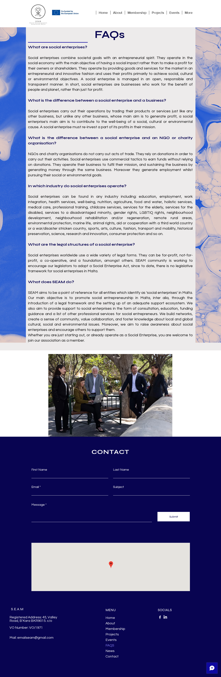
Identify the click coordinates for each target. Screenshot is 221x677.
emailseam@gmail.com (35, 637)
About (110, 623)
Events (111, 640)
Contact (112, 656)
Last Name (121, 469)
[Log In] (196, 12)
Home (110, 618)
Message (38, 504)
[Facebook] (160, 617)
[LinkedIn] (165, 617)
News (109, 651)
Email (35, 487)
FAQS (109, 645)
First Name (39, 469)
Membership (115, 629)
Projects (112, 634)
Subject (118, 487)
